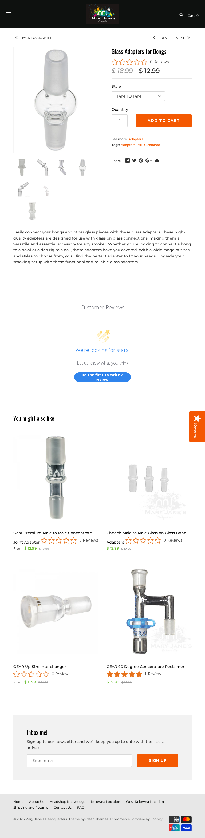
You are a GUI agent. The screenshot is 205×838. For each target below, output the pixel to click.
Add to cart (164, 120)
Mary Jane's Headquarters (46, 819)
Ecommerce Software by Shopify (136, 819)
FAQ (80, 807)
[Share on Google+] (148, 160)
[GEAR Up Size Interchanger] (55, 611)
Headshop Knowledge (67, 802)
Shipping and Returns (30, 807)
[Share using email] (157, 160)
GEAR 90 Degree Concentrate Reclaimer (145, 666)
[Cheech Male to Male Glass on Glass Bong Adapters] (149, 477)
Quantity (120, 109)
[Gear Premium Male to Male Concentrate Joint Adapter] (55, 477)
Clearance (152, 145)
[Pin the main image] (141, 160)
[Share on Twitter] (134, 160)
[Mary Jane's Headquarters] (102, 14)
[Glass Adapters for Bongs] (56, 100)
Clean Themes (96, 819)
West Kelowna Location (145, 802)
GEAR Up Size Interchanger (39, 666)
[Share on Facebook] (127, 160)
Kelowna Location (105, 802)
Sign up (158, 760)
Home (18, 802)
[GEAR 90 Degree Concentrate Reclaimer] (149, 611)
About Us (36, 802)
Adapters (135, 139)
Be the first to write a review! (103, 377)
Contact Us (63, 807)
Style (116, 86)
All (140, 145)
